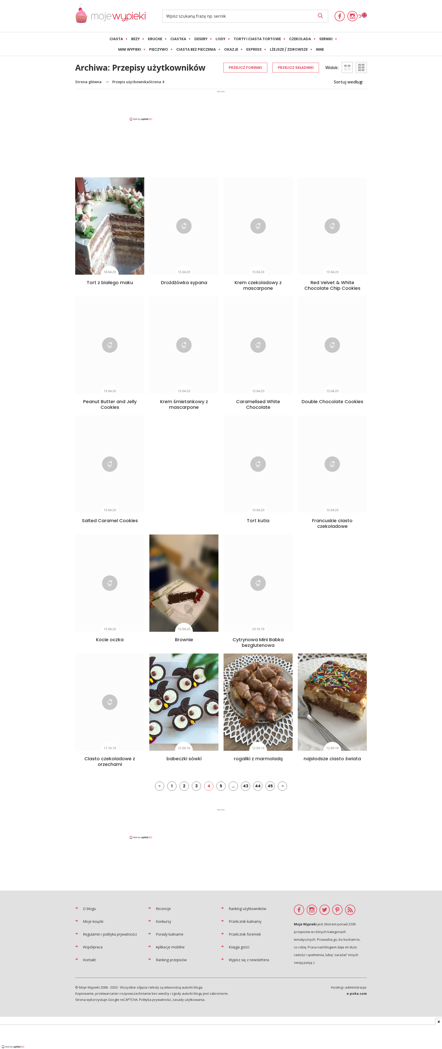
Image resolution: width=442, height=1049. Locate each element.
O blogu (89, 908)
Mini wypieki (129, 49)
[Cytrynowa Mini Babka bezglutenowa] (258, 583)
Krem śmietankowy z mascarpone (184, 404)
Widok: (332, 67)
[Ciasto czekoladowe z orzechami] (109, 702)
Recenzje (163, 908)
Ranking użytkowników (247, 908)
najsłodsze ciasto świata (332, 758)
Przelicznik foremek (245, 934)
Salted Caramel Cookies (110, 520)
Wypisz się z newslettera (249, 959)
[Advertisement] (221, 105)
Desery (200, 38)
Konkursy (163, 921)
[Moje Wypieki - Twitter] (324, 910)
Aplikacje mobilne (170, 947)
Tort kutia (258, 520)
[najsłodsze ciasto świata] (332, 702)
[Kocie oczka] (109, 583)
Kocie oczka (110, 639)
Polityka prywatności (155, 999)
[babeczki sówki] (183, 702)
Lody (220, 38)
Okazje (231, 49)
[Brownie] (183, 583)
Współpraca (93, 947)
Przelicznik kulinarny (245, 921)
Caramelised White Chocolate (258, 404)
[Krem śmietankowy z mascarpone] (183, 345)
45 (270, 786)
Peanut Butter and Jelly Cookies (110, 404)
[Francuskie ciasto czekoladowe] (332, 464)
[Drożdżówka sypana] (183, 226)
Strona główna (88, 81)
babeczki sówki (184, 758)
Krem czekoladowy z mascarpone (258, 285)
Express (254, 49)
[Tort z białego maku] (109, 226)
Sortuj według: (348, 82)
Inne (320, 49)
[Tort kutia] (258, 464)
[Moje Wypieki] (110, 16)
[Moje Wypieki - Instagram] (352, 16)
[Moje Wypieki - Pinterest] (337, 910)
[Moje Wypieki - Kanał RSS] (350, 910)
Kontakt (89, 959)
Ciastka (178, 38)
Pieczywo (158, 49)
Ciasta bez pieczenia (196, 49)
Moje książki (93, 921)
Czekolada (300, 38)
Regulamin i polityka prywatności (110, 934)
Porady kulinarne (169, 934)
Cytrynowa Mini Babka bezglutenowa (258, 642)
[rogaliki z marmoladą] (258, 702)
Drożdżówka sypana (184, 282)
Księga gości (239, 947)
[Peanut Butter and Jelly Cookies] (109, 345)
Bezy (135, 38)
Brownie (184, 639)
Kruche (155, 38)
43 (245, 786)
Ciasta (116, 38)
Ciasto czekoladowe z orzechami (109, 761)
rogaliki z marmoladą (258, 758)
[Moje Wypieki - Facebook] (340, 16)
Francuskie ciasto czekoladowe (332, 523)
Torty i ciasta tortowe (257, 38)
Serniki (326, 38)
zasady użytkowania (188, 999)
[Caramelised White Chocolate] (258, 345)
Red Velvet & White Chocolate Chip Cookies (332, 285)
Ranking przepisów (171, 959)
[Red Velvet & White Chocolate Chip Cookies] (332, 226)
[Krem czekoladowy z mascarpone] (258, 226)
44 (258, 786)
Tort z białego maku (110, 282)
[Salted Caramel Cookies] (109, 464)
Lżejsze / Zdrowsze (289, 49)
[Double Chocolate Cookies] (332, 345)
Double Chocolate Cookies (332, 401)
